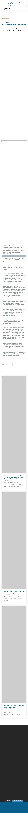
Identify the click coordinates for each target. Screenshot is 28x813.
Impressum (17, 805)
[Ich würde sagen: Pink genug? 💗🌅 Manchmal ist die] (14, 729)
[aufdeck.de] (14, 5)
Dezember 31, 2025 (9, 594)
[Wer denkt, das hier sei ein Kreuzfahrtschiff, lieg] (14, 741)
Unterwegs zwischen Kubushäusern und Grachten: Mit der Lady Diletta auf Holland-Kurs (13, 477)
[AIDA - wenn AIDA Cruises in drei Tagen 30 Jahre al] (14, 790)
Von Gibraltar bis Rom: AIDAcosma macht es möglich (14, 592)
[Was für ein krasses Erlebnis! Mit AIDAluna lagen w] (14, 753)
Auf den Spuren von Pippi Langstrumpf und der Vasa (14, 706)
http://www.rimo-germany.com (14, 238)
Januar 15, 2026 (8, 480)
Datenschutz (10, 805)
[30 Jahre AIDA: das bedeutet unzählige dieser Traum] (14, 778)
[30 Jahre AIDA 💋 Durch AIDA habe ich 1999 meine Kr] (14, 766)
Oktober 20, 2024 (9, 708)
